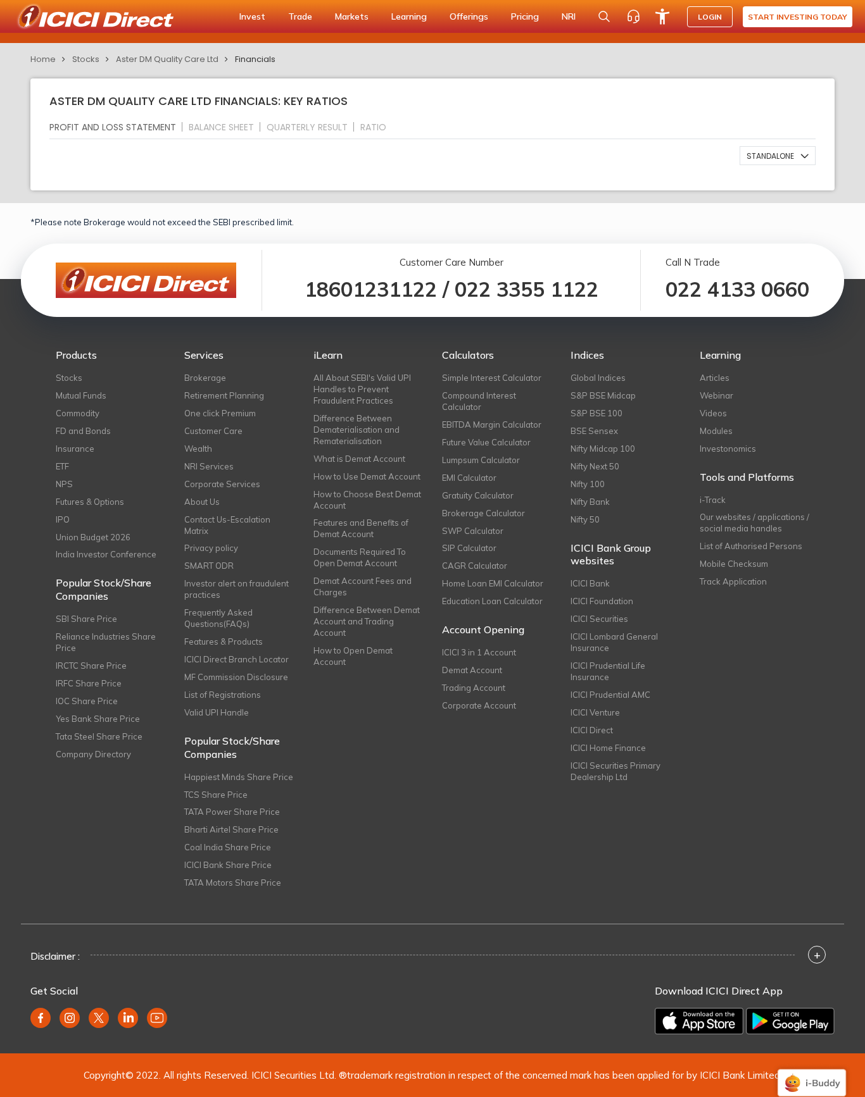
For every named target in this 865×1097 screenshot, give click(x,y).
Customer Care (213, 431)
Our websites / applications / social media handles (754, 522)
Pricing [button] (525, 16)
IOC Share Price (87, 701)
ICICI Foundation (602, 601)
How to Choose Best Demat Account (367, 500)
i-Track (713, 500)
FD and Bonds (83, 431)
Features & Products (223, 641)
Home (43, 59)
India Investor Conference (106, 554)
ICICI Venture (595, 712)
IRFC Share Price (89, 683)
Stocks (85, 59)
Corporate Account (479, 705)
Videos (713, 413)
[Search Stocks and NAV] (604, 16)
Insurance (75, 448)
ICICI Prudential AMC (610, 695)
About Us (202, 502)
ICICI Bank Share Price (228, 865)
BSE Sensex (594, 431)
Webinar (716, 395)
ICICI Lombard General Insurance (614, 642)
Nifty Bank (590, 502)
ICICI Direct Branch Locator (236, 659)
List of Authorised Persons (751, 546)
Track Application (733, 581)
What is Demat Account (359, 459)
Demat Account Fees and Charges (362, 586)
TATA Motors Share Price (232, 882)
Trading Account (473, 688)
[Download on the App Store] (699, 1021)
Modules (716, 431)
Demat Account (472, 670)
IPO (63, 519)
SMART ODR (209, 566)
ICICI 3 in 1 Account (479, 652)
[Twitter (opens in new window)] (99, 1018)
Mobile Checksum (734, 564)
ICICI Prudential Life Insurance (608, 671)
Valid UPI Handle (216, 712)
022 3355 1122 (526, 289)
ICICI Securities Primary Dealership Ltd (615, 771)
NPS (64, 484)
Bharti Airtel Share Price (231, 829)
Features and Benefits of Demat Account (360, 528)
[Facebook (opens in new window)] (40, 1018)
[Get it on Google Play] (790, 1021)
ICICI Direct (592, 730)
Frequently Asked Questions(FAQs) (218, 618)
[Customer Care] (633, 16)
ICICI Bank (590, 583)
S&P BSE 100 (596, 413)
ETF (62, 466)
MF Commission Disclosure (236, 677)
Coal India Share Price (227, 847)
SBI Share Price (86, 619)
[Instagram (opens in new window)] (70, 1018)
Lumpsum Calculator (481, 460)
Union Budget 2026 (93, 537)
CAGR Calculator (474, 566)
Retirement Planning (224, 395)
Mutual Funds (81, 395)
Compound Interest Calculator (479, 401)
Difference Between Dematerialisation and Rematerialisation (356, 429)
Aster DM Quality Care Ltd (167, 59)
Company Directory (93, 754)
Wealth (198, 448)
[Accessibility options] (662, 16)
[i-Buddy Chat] (811, 1074)
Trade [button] (300, 16)
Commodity (77, 413)
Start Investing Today (797, 17)
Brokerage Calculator (483, 513)
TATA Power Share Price (232, 812)
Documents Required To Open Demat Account (359, 557)
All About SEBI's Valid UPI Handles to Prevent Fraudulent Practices (362, 389)
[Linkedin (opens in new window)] (128, 1018)
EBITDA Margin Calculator (491, 424)
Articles (714, 378)
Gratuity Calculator (478, 495)
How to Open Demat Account (353, 656)
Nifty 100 (588, 484)
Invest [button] (252, 16)
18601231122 (371, 289)
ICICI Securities (599, 619)
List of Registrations (222, 695)
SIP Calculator (469, 548)
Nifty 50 (585, 519)
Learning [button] (409, 16)
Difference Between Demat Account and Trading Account (366, 621)
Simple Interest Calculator (491, 378)
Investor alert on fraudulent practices (236, 589)
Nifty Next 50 (595, 466)
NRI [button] (569, 16)
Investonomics (728, 448)
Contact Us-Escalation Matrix (227, 525)
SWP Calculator (472, 531)
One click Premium (220, 413)
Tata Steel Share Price (99, 736)
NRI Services (209, 466)
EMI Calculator (469, 478)
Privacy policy (211, 548)
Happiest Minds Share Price (238, 777)
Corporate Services (222, 484)
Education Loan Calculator (492, 601)
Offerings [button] (469, 16)
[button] (778, 155)
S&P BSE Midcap (603, 395)
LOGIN (710, 17)
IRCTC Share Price (91, 665)
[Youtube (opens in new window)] (157, 1018)
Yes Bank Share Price (98, 719)
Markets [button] (352, 16)
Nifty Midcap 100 (603, 448)
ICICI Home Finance (608, 748)
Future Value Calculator (486, 442)
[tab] (117, 126)
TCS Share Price (216, 795)
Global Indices (598, 378)
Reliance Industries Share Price (106, 642)
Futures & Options (90, 502)
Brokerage (205, 378)
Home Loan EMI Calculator (492, 583)
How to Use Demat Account (366, 476)
